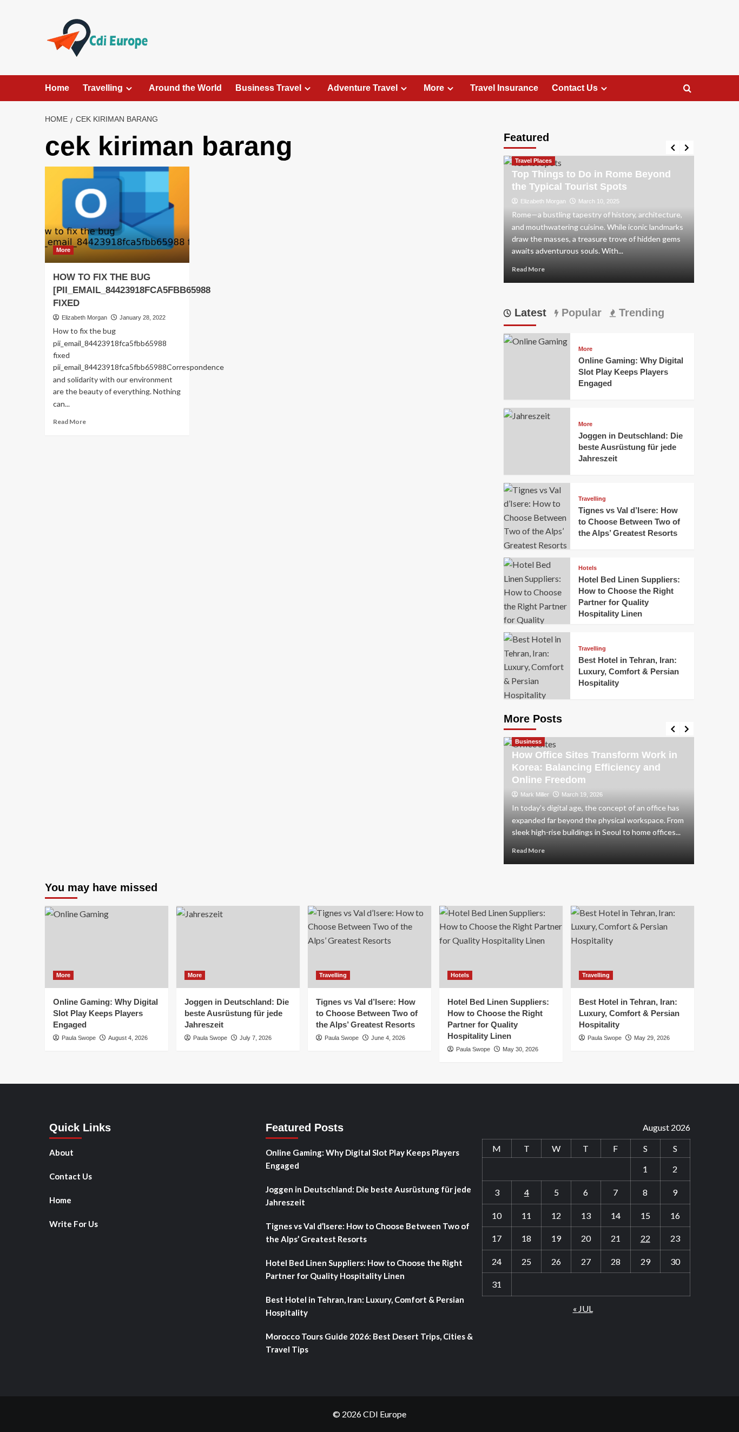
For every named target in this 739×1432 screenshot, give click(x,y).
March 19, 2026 (582, 794)
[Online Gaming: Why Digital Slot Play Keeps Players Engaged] (536, 340)
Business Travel (268, 87)
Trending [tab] (640, 313)
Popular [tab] (580, 313)
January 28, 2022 (143, 317)
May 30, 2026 (520, 1049)
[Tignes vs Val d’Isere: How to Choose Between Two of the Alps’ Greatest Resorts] (537, 516)
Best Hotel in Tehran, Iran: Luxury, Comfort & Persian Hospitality (628, 671)
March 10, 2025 (598, 201)
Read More (69, 421)
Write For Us (73, 1224)
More (434, 87)
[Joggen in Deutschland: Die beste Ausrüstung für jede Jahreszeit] (527, 414)
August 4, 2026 (128, 1038)
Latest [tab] (528, 313)
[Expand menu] (129, 88)
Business (528, 741)
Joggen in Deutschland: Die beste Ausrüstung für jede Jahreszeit (630, 447)
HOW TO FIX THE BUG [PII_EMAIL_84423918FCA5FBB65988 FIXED (131, 290)
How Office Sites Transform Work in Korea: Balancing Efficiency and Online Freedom (594, 768)
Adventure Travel (362, 87)
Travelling (103, 87)
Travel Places (533, 160)
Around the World (185, 87)
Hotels (587, 568)
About (61, 1152)
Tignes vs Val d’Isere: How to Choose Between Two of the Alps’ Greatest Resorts (629, 522)
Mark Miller (534, 794)
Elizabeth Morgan (84, 317)
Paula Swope (79, 1038)
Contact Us (575, 87)
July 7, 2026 (256, 1038)
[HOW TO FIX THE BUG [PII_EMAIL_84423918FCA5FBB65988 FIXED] (117, 215)
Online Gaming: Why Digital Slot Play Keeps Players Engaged (630, 372)
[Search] (687, 88)
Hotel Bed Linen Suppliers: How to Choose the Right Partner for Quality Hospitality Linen (364, 1269)
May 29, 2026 (652, 1038)
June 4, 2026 (388, 1038)
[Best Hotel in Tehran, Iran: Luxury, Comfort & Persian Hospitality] (537, 665)
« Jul (583, 1308)
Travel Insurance (504, 87)
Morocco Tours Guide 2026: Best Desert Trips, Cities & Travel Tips (369, 1342)
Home (57, 87)
